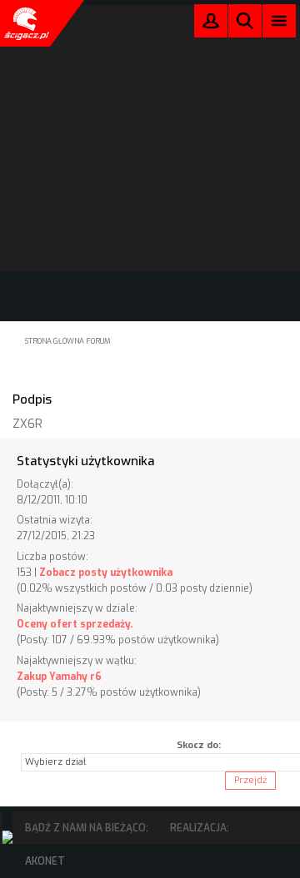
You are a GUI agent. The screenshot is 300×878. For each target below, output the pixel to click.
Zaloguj (211, 24)
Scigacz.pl (25, 23)
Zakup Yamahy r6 (59, 676)
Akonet (45, 861)
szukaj (245, 20)
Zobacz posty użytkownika (105, 572)
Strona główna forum (68, 341)
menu (280, 20)
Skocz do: (199, 745)
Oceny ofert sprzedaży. (74, 624)
